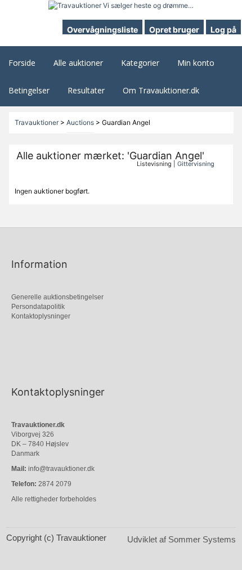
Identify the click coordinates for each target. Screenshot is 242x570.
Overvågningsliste (102, 29)
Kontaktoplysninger (40, 316)
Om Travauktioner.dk (161, 90)
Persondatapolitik (38, 307)
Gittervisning (195, 164)
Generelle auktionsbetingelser (57, 297)
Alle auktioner (78, 62)
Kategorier (140, 62)
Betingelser (29, 90)
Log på (223, 29)
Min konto (195, 62)
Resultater (86, 90)
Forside (21, 62)
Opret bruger (174, 29)
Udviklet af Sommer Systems (181, 539)
